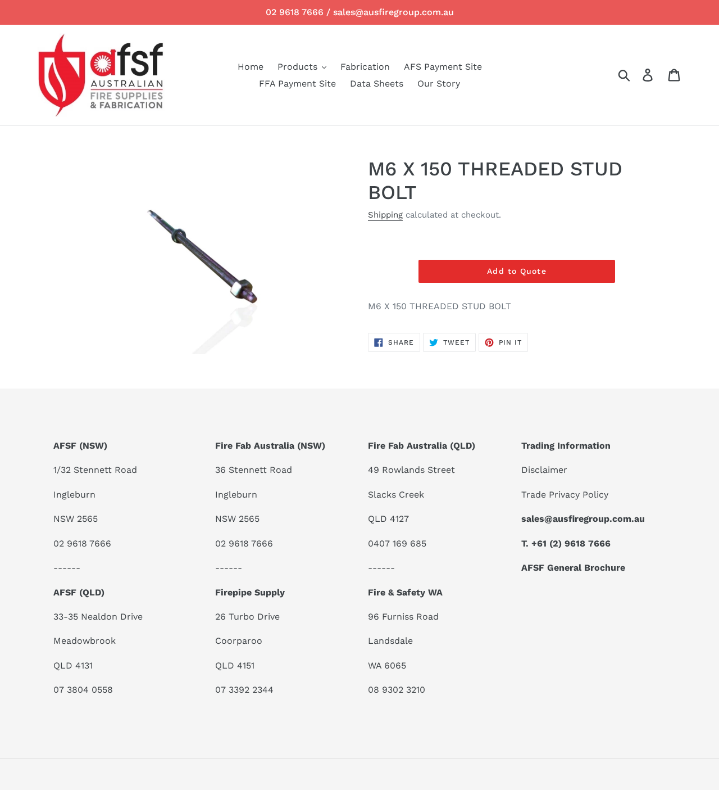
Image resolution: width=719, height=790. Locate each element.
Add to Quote (516, 271)
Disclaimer (544, 469)
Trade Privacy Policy (564, 494)
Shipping (385, 215)
